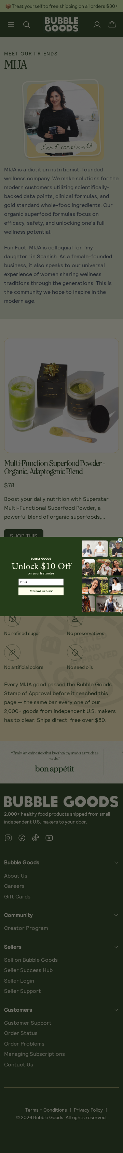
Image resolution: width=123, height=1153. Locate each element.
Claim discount (41, 591)
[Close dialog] (120, 540)
